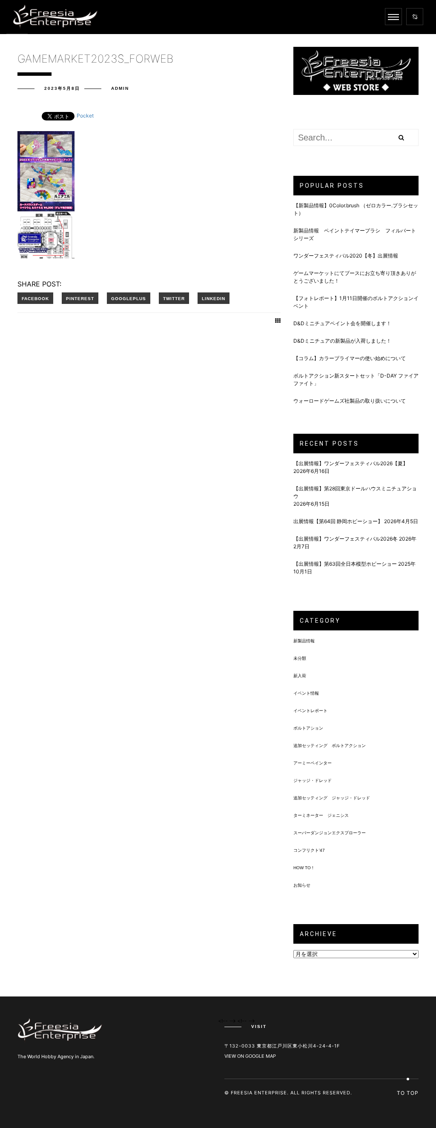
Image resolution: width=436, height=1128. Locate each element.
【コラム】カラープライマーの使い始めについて (349, 358)
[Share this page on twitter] (174, 298)
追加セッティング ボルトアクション (329, 745)
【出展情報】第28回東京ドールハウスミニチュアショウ (355, 492)
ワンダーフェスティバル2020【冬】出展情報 (345, 255)
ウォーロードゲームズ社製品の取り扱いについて (349, 401)
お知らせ (301, 885)
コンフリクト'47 (309, 850)
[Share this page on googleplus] (128, 298)
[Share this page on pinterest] (80, 298)
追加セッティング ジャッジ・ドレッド (331, 798)
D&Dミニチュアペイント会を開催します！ (342, 323)
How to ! (303, 867)
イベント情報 (306, 693)
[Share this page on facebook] (35, 298)
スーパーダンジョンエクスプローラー (329, 832)
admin (120, 88)
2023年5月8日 (62, 88)
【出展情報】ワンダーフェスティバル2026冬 (345, 538)
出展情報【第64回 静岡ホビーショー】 (338, 521)
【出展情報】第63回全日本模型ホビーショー (345, 564)
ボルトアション (308, 728)
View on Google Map (250, 1056)
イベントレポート (310, 710)
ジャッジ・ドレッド (312, 780)
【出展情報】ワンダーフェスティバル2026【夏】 (350, 463)
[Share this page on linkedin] (213, 298)
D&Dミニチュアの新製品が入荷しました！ (342, 341)
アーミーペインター (312, 763)
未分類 (299, 658)
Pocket (85, 115)
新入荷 (299, 675)
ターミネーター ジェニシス (321, 815)
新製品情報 (304, 640)
